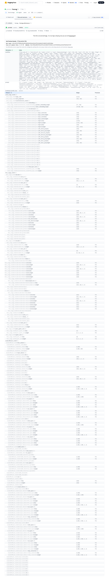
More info (70, 47)
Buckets (73, 2)
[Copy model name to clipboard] (18, 9)
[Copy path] (30, 23)
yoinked (8, 9)
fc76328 (10, 23)
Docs (81, 2)
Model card (10, 17)
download (72, 36)
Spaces (64, 2)
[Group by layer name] (12, 50)
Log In (95, 2)
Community (38, 17)
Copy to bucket (98, 17)
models (15, 27)
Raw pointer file (22, 41)
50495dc (21, 27)
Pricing (86, 2)
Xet (46, 36)
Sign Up (101, 2)
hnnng (14, 9)
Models (49, 2)
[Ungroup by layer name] (11, 92)
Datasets (56, 2)
